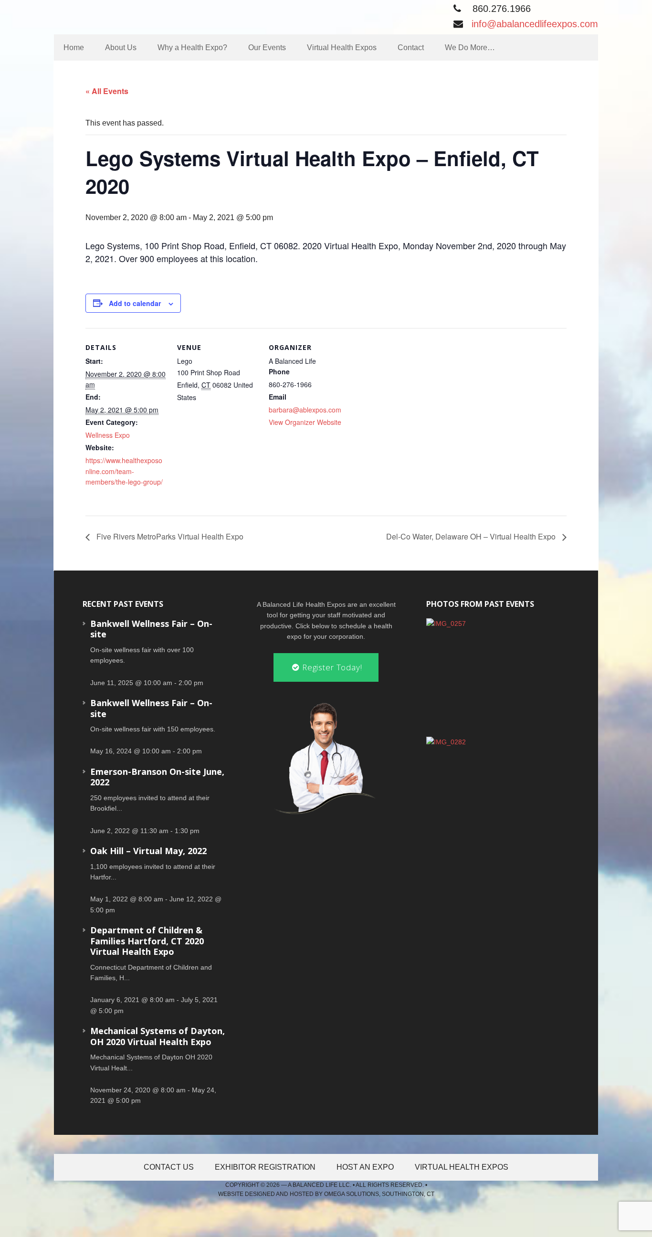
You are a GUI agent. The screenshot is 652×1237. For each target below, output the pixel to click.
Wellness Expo (107, 435)
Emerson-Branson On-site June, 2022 (157, 777)
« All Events (106, 90)
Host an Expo (365, 1167)
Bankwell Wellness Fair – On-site (151, 629)
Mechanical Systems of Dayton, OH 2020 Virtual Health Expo (157, 1036)
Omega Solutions (351, 1194)
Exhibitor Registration (265, 1167)
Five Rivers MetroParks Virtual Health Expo (169, 536)
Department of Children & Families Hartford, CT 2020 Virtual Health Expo (147, 940)
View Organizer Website (305, 422)
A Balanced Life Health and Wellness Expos (137, 15)
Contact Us (169, 1167)
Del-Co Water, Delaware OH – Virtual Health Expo (471, 536)
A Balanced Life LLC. (319, 1185)
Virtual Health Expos (461, 1167)
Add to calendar (135, 303)
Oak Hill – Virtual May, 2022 (148, 850)
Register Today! (331, 667)
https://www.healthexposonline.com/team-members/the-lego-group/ (124, 470)
